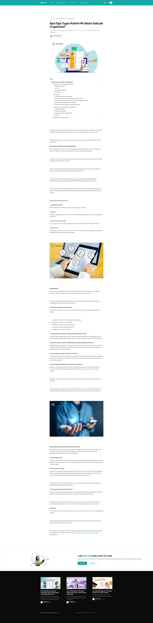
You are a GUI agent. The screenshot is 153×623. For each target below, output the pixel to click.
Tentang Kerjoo (79, 612)
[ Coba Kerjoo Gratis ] (85, 2)
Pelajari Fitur (92, 563)
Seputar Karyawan (61, 2)
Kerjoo (90, 532)
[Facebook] (104, 2)
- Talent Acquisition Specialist (60, 90)
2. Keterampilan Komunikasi (60, 111)
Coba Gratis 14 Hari (86, 612)
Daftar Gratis (82, 563)
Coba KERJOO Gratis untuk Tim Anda (60, 117)
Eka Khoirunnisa (46, 601)
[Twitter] (106, 2)
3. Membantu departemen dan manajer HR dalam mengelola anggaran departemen (71, 100)
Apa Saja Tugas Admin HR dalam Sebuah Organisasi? (62, 82)
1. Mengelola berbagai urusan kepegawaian (63, 96)
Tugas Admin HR (56, 94)
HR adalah (67, 149)
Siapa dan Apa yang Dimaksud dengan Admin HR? (63, 84)
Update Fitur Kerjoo (73, 2)
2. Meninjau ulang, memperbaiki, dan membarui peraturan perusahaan (68, 98)
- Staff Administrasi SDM (59, 86)
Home (51, 18)
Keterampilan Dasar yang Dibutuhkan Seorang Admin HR (64, 107)
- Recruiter (56, 88)
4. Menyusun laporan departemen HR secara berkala (65, 102)
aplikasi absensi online (82, 532)
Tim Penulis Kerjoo (57, 35)
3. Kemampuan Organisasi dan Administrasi (63, 113)
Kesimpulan (56, 115)
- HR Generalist (57, 92)
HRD (53, 18)
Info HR (52, 2)
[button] (110, 3)
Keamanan (93, 612)
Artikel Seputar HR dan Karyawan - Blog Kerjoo (48, 612)
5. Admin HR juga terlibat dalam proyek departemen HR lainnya (67, 104)
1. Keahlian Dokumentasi (59, 109)
